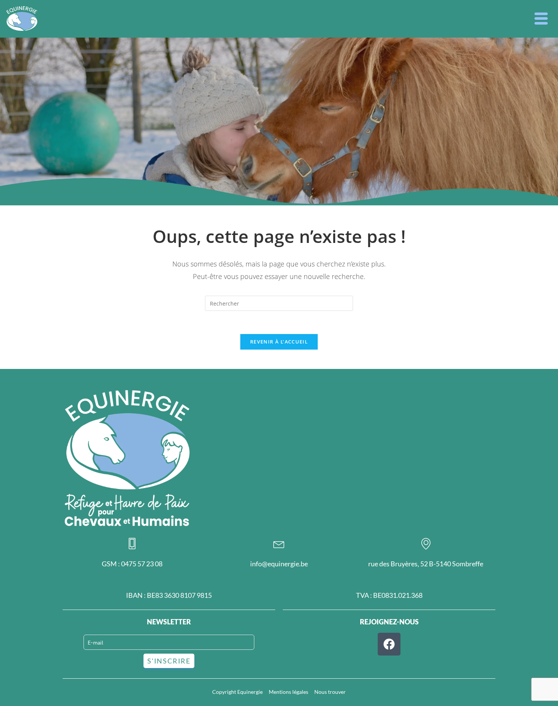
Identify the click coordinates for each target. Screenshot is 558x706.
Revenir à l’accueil (279, 341)
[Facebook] (389, 644)
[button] (541, 19)
